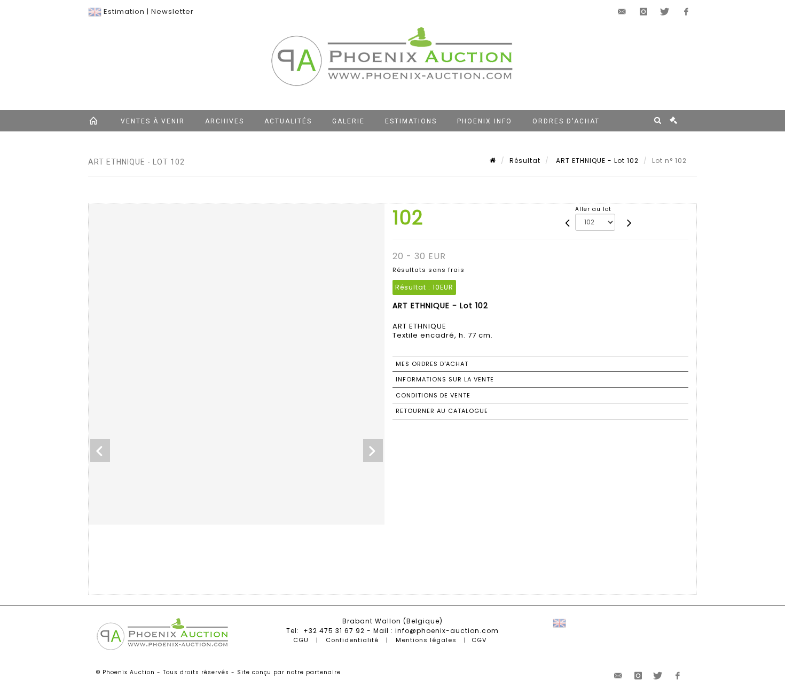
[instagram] (643, 12)
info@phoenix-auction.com (447, 630)
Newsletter (172, 11)
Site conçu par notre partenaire (289, 672)
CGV (479, 640)
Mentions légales (426, 640)
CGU (301, 640)
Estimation (124, 11)
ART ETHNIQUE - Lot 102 (596, 160)
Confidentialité (352, 640)
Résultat (524, 160)
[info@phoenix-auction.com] (622, 12)
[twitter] (665, 12)
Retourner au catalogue (442, 411)
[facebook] (686, 12)
